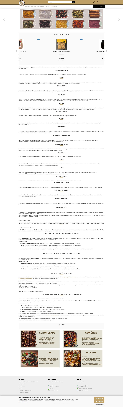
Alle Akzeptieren (99, 398)
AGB (20, 388)
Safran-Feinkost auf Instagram (85, 390)
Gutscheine (22, 384)
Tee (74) (47, 6)
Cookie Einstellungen (24, 392)
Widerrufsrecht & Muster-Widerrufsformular (29, 381)
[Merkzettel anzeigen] (100, 2)
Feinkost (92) (54, 6)
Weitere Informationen (99, 404)
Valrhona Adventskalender (52, 315)
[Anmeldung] (97, 2)
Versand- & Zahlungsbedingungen (56, 381)
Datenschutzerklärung (23, 401)
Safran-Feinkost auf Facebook (85, 388)
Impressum (22, 386)
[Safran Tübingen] (22, 2)
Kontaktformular (81, 381)
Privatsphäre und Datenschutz (26, 390)
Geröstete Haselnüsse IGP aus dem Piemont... (61, 51)
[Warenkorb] (103, 2)
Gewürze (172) (41, 6)
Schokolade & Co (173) (30, 6)
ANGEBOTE (96, 6)
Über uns (102, 6)
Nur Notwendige (99, 401)
